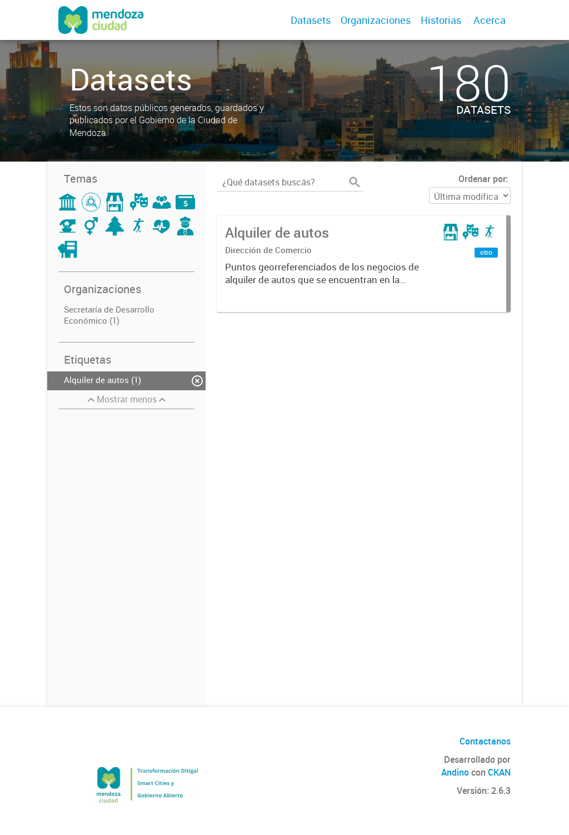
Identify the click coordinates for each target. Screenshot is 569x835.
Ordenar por (482, 178)
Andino (455, 772)
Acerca (489, 20)
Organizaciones (376, 20)
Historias (441, 20)
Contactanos (485, 741)
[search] (354, 182)
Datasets (311, 20)
